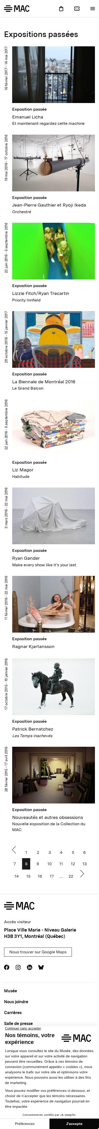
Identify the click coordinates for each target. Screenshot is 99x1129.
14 (16, 876)
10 (49, 863)
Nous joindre (16, 1001)
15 (28, 876)
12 (73, 863)
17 (52, 876)
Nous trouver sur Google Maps (38, 952)
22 (71, 876)
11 (61, 863)
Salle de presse (18, 1023)
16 (40, 876)
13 (84, 863)
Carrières (13, 1012)
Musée (10, 991)
